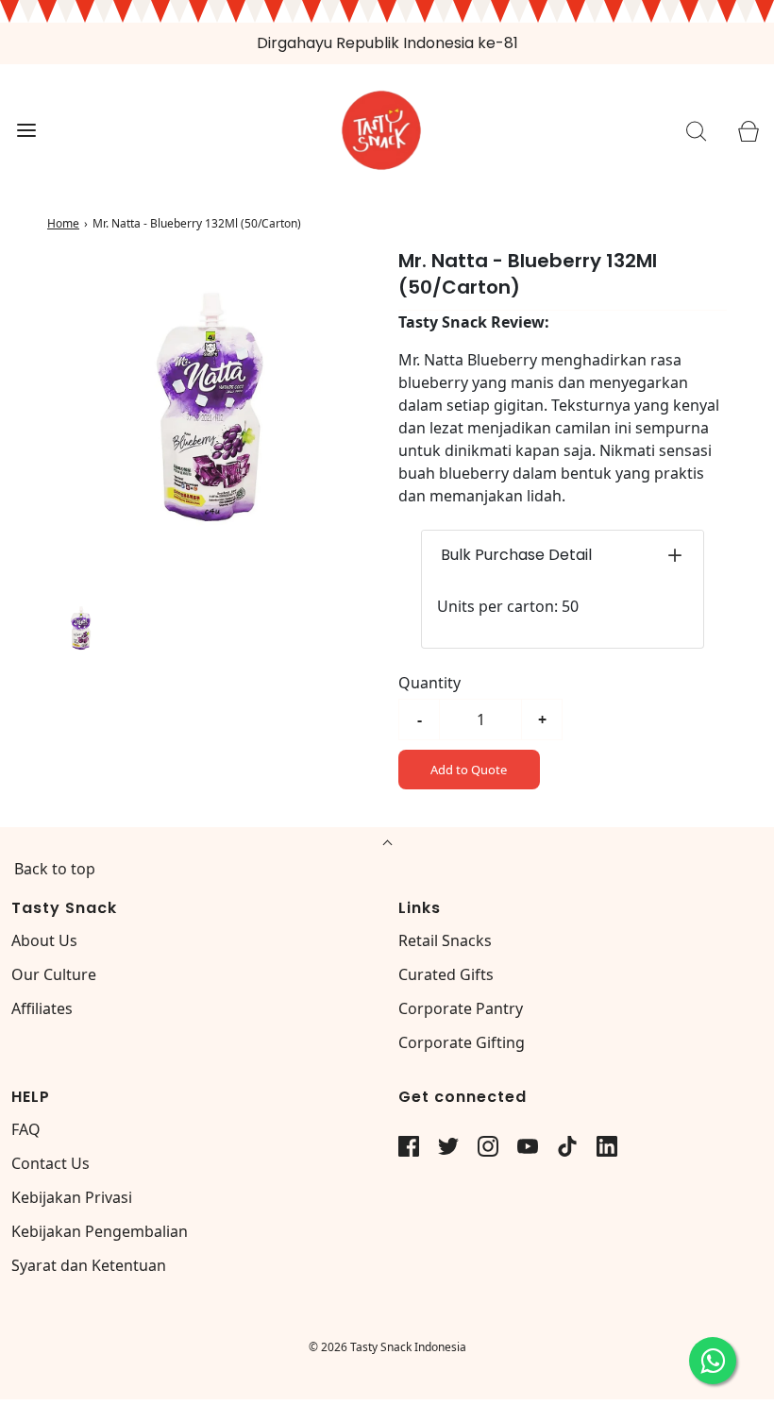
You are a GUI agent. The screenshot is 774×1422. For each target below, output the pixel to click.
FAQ (26, 1129)
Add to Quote (468, 769)
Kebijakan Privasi (71, 1197)
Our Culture (53, 974)
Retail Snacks (445, 940)
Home (63, 223)
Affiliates (42, 1008)
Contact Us (50, 1163)
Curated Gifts (446, 974)
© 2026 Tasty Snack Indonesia (387, 1347)
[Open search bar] (696, 131)
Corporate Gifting (461, 1042)
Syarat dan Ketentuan (88, 1265)
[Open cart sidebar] (748, 131)
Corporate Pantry (460, 1008)
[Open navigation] (26, 131)
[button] (81, 629)
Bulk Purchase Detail (516, 555)
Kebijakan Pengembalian (99, 1231)
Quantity (429, 682)
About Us (44, 940)
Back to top (54, 868)
